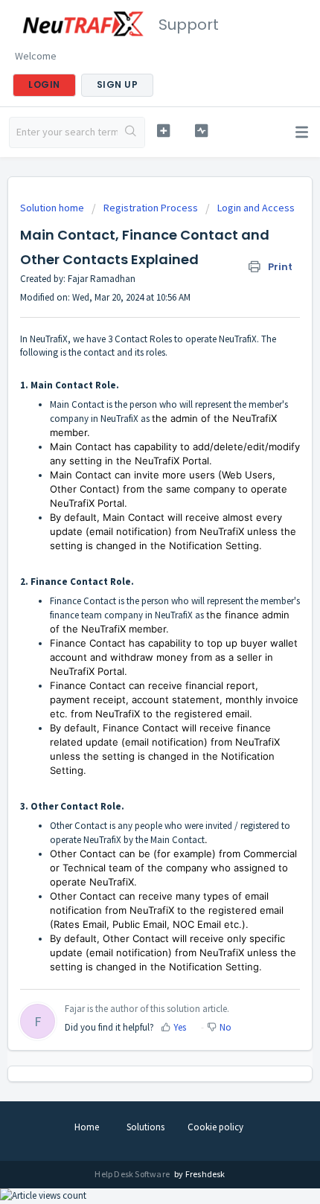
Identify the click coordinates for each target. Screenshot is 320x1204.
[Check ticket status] (201, 130)
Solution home (53, 207)
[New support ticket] (163, 130)
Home (86, 1127)
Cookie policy (215, 1127)
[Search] (131, 132)
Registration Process (150, 207)
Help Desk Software (133, 1173)
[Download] (132, 600)
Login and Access (256, 207)
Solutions (145, 1127)
